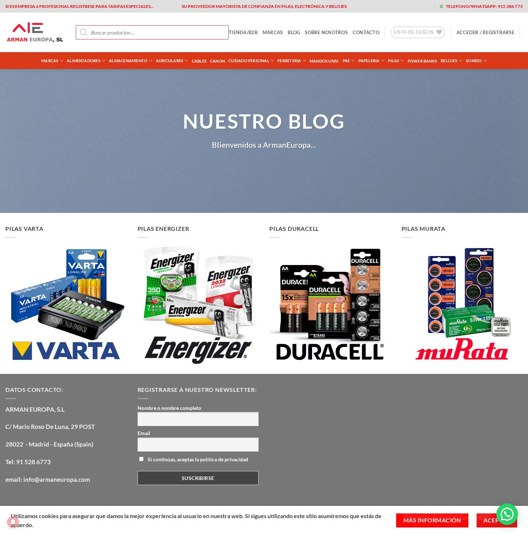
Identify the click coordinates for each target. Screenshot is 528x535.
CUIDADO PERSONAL (248, 60)
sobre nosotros (326, 32)
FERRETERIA (289, 60)
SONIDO (474, 60)
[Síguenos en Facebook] (365, 6)
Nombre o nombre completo (169, 408)
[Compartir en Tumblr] (297, 167)
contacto (366, 32)
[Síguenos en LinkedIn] (422, 6)
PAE (346, 60)
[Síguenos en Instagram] (376, 6)
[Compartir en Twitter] (245, 167)
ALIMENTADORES (84, 60)
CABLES (199, 61)
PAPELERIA (369, 60)
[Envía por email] (258, 167)
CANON (217, 61)
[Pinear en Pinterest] (271, 167)
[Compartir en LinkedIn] (284, 167)
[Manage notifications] (13, 522)
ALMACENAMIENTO (128, 60)
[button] (485, 32)
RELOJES (449, 60)
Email (144, 433)
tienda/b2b (243, 32)
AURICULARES (169, 60)
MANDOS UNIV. (324, 61)
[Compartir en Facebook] (232, 167)
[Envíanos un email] (399, 6)
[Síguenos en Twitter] (388, 6)
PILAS (393, 60)
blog (294, 32)
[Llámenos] (411, 6)
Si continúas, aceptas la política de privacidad (197, 459)
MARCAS (273, 32)
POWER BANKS (422, 61)
